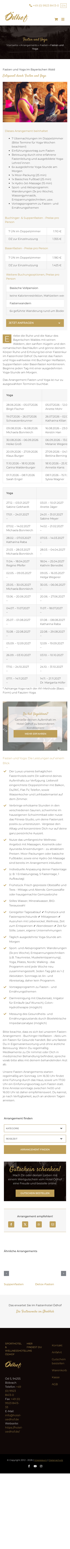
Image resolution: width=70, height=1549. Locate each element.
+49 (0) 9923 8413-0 (13, 1390)
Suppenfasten (14, 1284)
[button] (35, 323)
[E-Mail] (53, 1224)
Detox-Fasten (44, 1284)
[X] (25, 1224)
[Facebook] (11, 1224)
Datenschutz (56, 1460)
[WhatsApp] (39, 1224)
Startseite (12, 45)
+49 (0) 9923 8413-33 (12, 1403)
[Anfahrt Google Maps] (35, 1378)
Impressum (40, 1460)
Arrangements (29, 45)
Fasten (44, 45)
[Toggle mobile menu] (63, 19)
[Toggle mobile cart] (56, 19)
